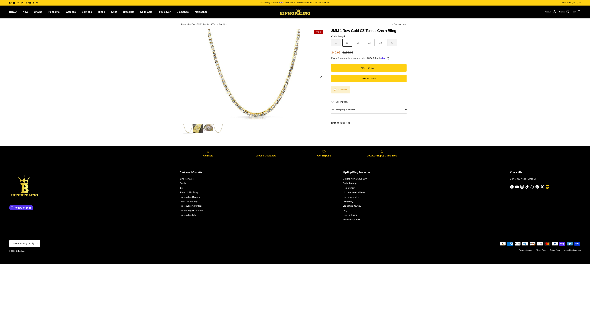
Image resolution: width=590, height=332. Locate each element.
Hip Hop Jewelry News (354, 192)
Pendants (54, 12)
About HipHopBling (189, 192)
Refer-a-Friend (350, 215)
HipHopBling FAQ (188, 215)
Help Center (349, 188)
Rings (101, 12)
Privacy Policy (541, 250)
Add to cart (369, 68)
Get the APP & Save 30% (355, 179)
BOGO (13, 12)
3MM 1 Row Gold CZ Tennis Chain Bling (212, 24)
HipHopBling (19, 251)
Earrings (87, 12)
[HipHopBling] (295, 12)
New (25, 12)
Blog (345, 210)
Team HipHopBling (189, 201)
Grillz (114, 12)
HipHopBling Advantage (191, 206)
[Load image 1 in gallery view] (253, 75)
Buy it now (369, 78)
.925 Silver (165, 12)
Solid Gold (146, 12)
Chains (38, 12)
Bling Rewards (187, 179)
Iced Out (191, 24)
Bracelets (128, 12)
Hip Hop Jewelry (351, 197)
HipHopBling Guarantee (191, 210)
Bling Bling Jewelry (352, 206)
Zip (181, 188)
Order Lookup (349, 183)
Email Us (532, 179)
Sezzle (183, 183)
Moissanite (201, 12)
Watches (71, 12)
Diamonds (183, 12)
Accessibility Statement (572, 250)
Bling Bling (348, 201)
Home (183, 24)
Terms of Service (525, 250)
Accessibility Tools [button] (351, 219)
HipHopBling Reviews (190, 197)
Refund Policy (555, 250)
